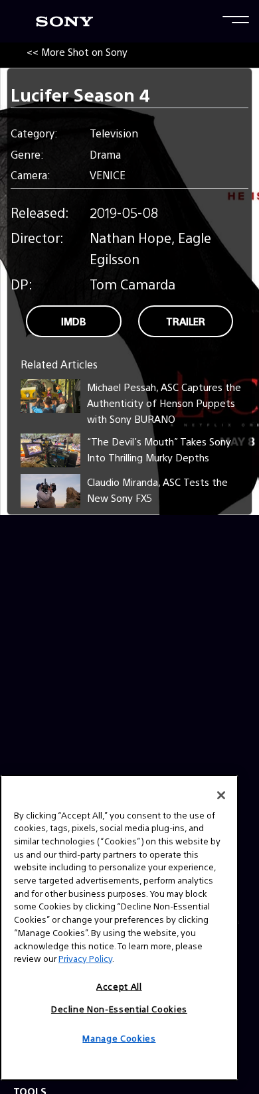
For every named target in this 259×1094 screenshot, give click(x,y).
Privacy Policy (85, 958)
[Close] (221, 795)
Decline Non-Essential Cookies (119, 1008)
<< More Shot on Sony (77, 51)
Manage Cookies (118, 1038)
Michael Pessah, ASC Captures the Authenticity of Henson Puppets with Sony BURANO (164, 402)
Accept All (119, 986)
